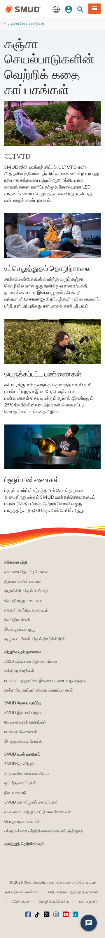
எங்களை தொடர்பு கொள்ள (26, 571)
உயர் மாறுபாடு (88, 901)
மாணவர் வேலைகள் (20, 731)
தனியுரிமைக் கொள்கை (21, 892)
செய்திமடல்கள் (17, 619)
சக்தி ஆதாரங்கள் (19, 670)
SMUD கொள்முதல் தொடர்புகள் (31, 802)
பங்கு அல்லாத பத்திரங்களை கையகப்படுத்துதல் (43, 830)
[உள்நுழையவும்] (68, 8)
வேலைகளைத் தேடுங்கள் (25, 722)
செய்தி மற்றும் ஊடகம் (23, 600)
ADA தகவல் (20, 901)
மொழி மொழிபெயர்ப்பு (54, 901)
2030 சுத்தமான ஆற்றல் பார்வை (30, 661)
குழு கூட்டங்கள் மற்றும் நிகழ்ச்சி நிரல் (34, 638)
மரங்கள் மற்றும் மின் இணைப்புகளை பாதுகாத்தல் (44, 680)
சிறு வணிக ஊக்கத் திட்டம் (27, 773)
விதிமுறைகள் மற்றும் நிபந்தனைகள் (73, 892)
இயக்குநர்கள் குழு (19, 629)
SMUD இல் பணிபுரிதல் (22, 712)
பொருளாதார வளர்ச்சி (22, 821)
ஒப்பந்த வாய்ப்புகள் (20, 782)
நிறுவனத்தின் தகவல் (22, 581)
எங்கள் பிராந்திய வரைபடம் (26, 609)
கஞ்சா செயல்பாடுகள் (26, 23)
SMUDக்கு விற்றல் (19, 763)
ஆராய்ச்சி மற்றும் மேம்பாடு (26, 590)
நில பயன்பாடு (15, 792)
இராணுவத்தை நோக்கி (23, 741)
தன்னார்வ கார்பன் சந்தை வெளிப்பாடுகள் (38, 689)
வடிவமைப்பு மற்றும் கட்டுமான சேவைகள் (37, 811)
